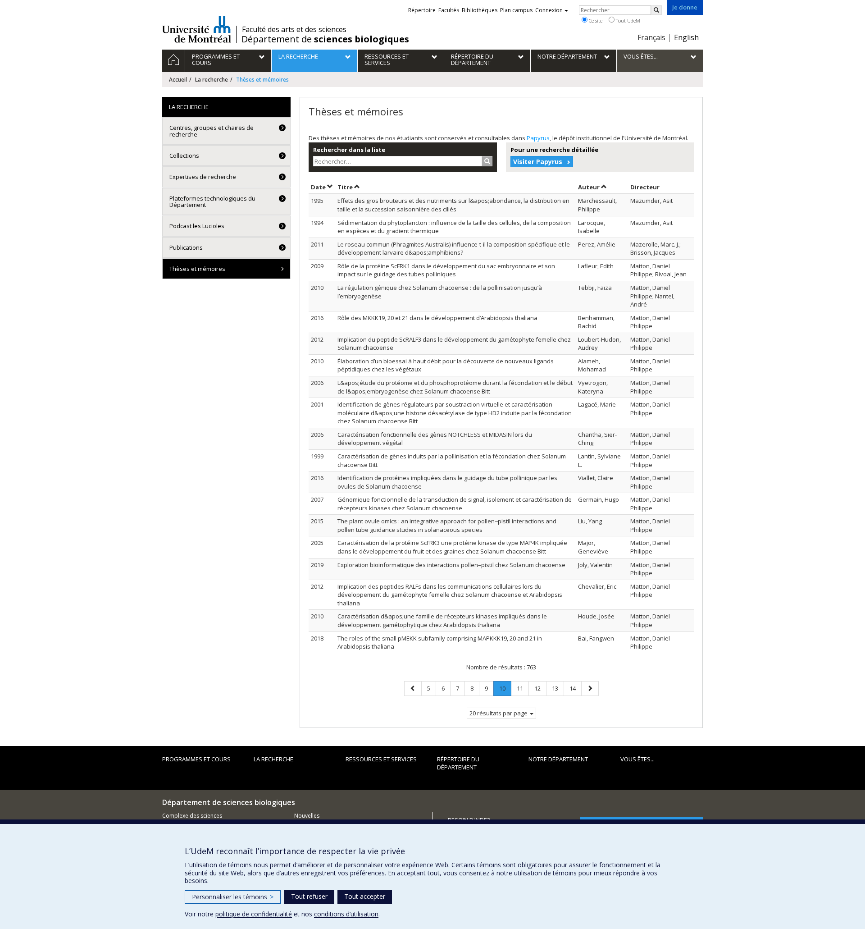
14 (575, 688)
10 (505, 690)
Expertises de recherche (202, 177)
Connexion (549, 10)
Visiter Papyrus (537, 161)
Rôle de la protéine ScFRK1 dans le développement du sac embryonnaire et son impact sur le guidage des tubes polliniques (446, 270)
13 (557, 688)
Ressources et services (381, 759)
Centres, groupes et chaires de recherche (211, 131)
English (686, 37)
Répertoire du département (458, 763)
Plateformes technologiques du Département (212, 201)
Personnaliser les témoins (232, 896)
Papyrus (538, 138)
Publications (186, 247)
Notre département (558, 759)
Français (651, 37)
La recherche (211, 79)
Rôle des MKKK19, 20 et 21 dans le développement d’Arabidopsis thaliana (437, 318)
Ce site (594, 20)
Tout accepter (364, 896)
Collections (184, 155)
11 (522, 688)
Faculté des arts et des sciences (294, 29)
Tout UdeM (627, 20)
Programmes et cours (196, 759)
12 (540, 688)
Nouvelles (306, 815)
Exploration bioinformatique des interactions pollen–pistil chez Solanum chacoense (451, 565)
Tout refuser (309, 896)
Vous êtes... (637, 759)
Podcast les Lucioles (196, 226)
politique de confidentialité (253, 914)
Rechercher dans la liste (349, 150)
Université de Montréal (196, 29)
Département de (325, 39)
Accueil (178, 79)
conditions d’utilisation (346, 914)
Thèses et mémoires (197, 269)
